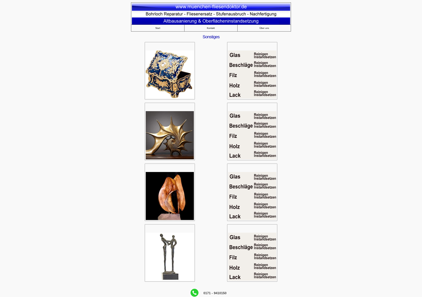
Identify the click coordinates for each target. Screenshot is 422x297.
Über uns (264, 28)
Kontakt (211, 28)
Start (157, 28)
